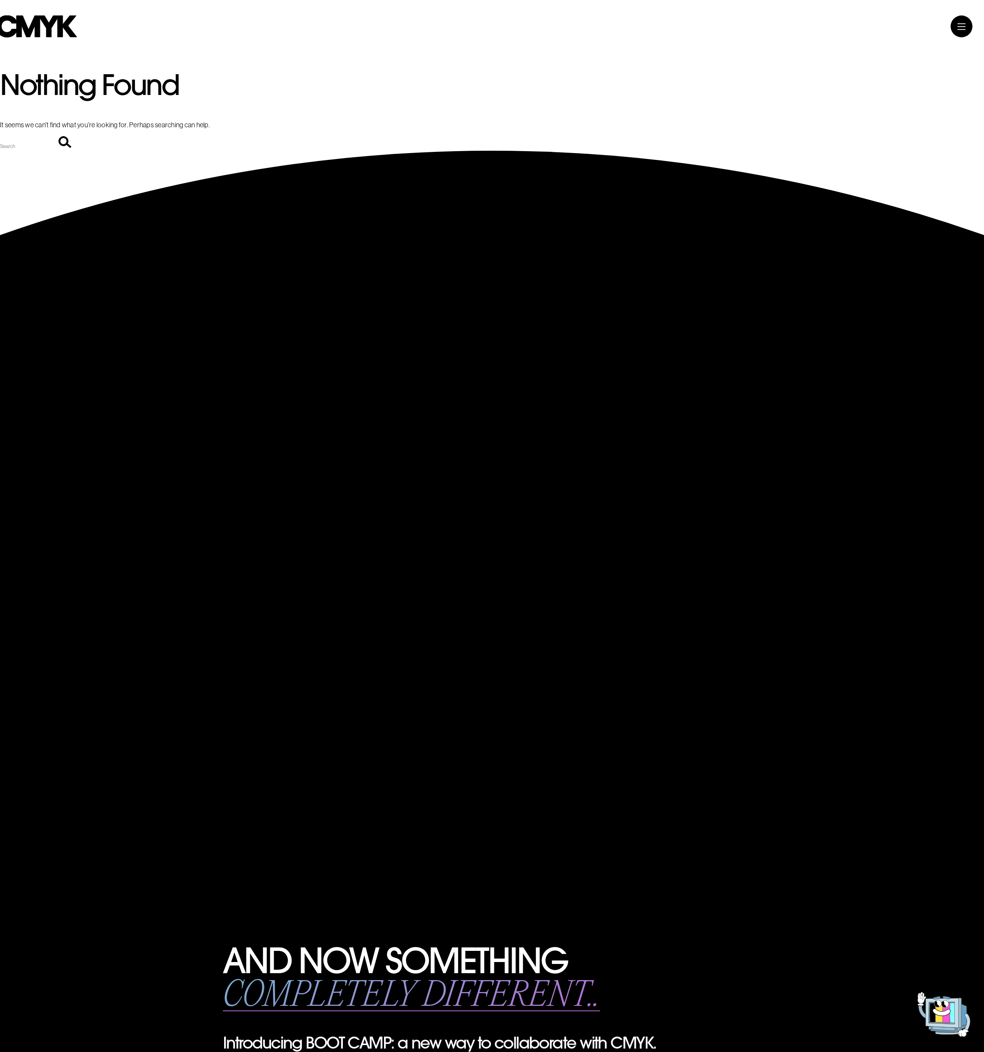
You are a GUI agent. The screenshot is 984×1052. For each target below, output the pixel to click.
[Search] (64, 142)
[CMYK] (38, 35)
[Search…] (29, 145)
